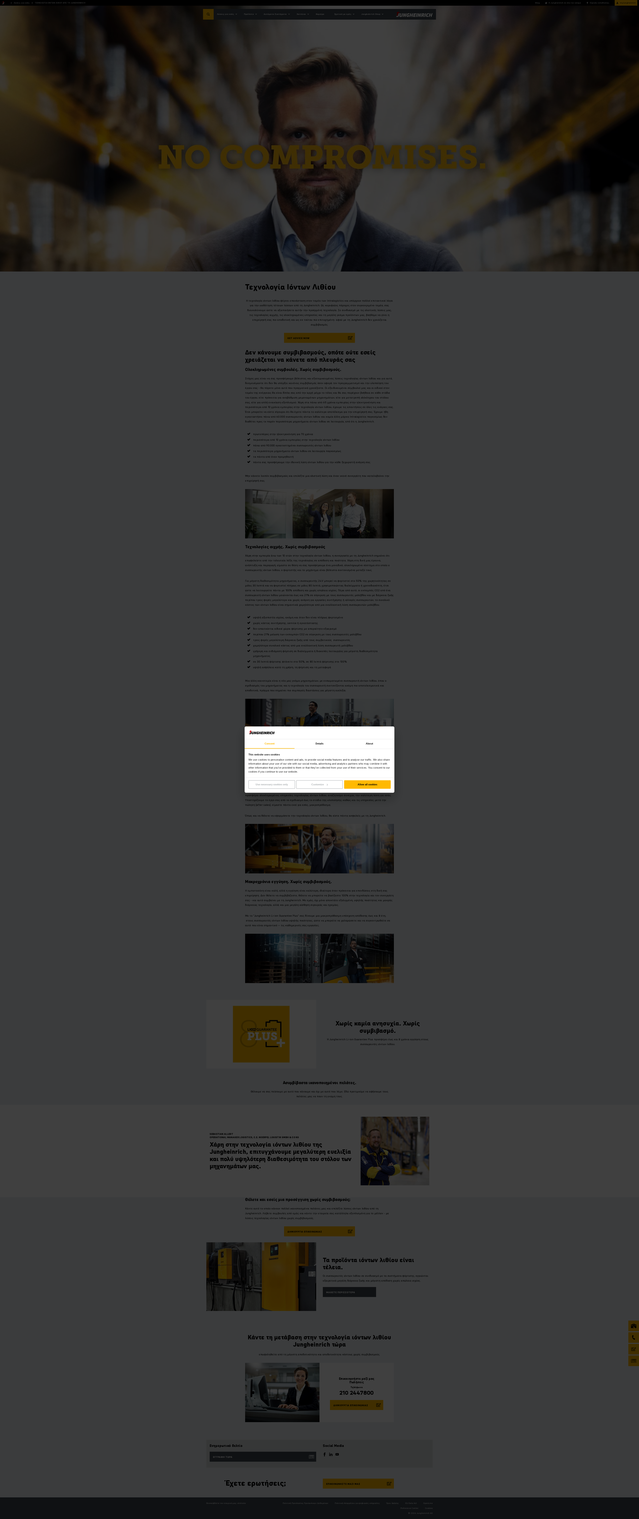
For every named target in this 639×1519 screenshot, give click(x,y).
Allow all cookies (367, 784)
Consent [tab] (270, 743)
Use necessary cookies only (272, 784)
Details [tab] (320, 743)
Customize (317, 784)
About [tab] (369, 743)
